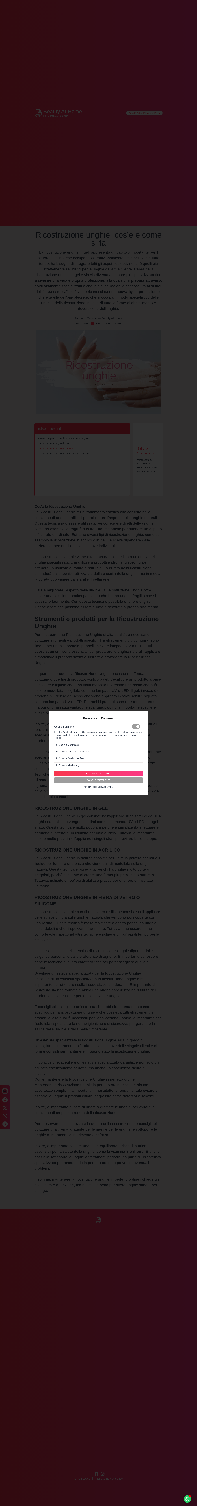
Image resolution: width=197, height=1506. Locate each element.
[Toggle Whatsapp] (187, 1499)
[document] (98, 753)
